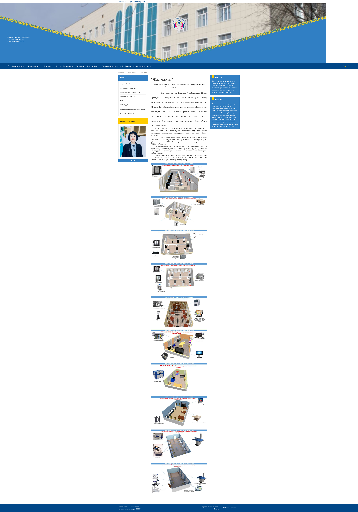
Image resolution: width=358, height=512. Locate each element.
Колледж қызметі (34, 66)
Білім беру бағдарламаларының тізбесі (132, 109)
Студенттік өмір (125, 84)
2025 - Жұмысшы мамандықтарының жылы (135, 66)
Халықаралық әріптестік (128, 88)
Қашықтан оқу (68, 66)
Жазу (133, 160)
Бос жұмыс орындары (110, 66)
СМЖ (122, 100)
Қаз (344, 66)
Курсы (58, 66)
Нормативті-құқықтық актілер (130, 92)
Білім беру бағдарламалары (129, 105)
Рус (349, 66)
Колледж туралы (18, 66)
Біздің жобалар (92, 66)
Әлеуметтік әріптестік (127, 113)
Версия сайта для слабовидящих (131, 1)
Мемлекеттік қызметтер (127, 96)
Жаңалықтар (80, 66)
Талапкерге (48, 66)
